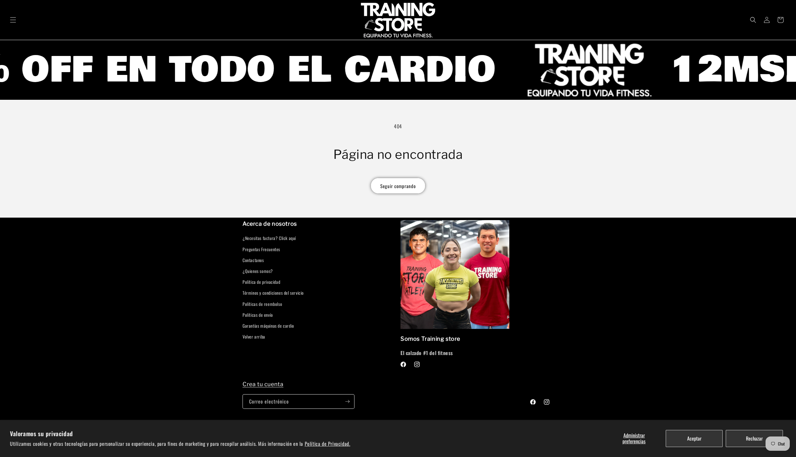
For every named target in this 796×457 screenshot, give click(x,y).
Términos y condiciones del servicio (273, 292)
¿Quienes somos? (258, 271)
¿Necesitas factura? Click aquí (269, 238)
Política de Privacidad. (327, 443)
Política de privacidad (261, 282)
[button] (13, 20)
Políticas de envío (258, 315)
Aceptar (694, 438)
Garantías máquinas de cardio (268, 325)
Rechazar (754, 438)
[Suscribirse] (347, 401)
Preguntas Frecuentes (261, 249)
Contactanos (253, 260)
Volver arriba (254, 336)
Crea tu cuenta (263, 384)
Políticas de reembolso (262, 304)
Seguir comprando (398, 185)
